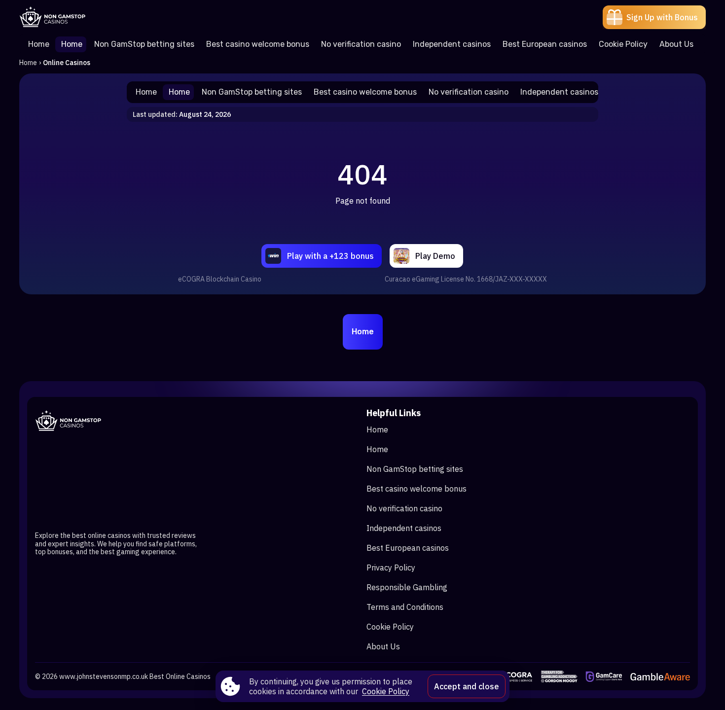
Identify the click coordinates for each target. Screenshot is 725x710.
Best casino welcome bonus (416, 489)
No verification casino (404, 508)
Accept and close (466, 686)
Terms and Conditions (404, 607)
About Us (383, 646)
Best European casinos (407, 548)
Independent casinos (403, 528)
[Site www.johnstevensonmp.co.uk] (53, 17)
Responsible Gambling (406, 587)
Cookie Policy (390, 627)
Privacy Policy (390, 567)
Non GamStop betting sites (414, 469)
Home (28, 62)
